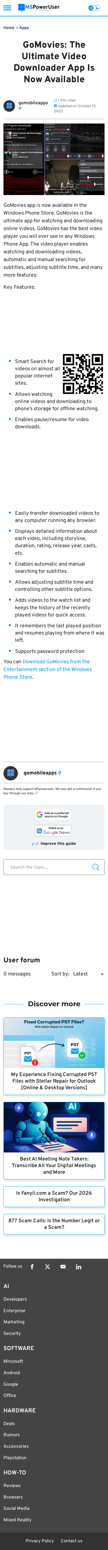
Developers (15, 1299)
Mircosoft (13, 1361)
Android (11, 1373)
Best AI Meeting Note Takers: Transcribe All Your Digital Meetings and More (54, 1166)
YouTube (63, 1266)
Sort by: (60, 974)
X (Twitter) (47, 1266)
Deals (9, 1424)
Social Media (16, 1509)
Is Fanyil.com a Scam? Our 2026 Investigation (54, 1196)
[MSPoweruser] (39, 8)
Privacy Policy (40, 1541)
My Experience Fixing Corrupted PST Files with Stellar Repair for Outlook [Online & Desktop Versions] (54, 1081)
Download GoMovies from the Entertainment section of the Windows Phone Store (47, 670)
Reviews (12, 1486)
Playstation (14, 1458)
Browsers (13, 1497)
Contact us (71, 1541)
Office (9, 1396)
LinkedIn (78, 1266)
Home (8, 28)
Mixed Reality (17, 1520)
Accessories (16, 1446)
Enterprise (14, 1311)
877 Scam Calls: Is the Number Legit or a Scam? (54, 1224)
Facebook (32, 1266)
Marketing (13, 1322)
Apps (24, 28)
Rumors (11, 1435)
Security (12, 1334)
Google (10, 1384)
